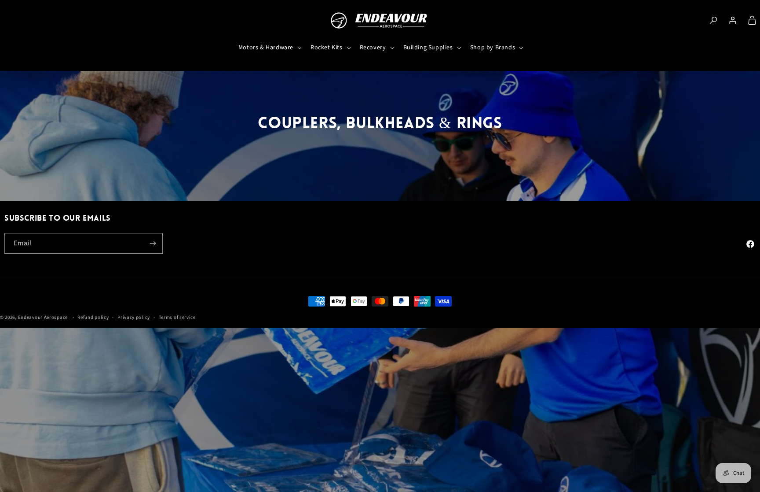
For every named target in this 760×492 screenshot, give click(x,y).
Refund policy (93, 317)
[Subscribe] (152, 243)
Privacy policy (133, 317)
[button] (269, 47)
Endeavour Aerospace (43, 317)
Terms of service (177, 317)
